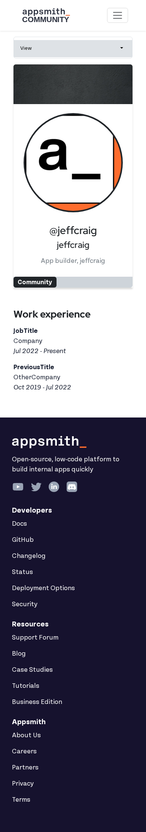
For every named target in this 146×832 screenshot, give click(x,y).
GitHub (23, 540)
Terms (21, 799)
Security (24, 604)
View (26, 48)
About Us (26, 735)
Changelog (29, 556)
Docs (19, 523)
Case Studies (32, 669)
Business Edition (37, 702)
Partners (25, 767)
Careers (24, 751)
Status (22, 572)
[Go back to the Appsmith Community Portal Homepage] (46, 15)
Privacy (23, 783)
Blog (19, 653)
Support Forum (35, 637)
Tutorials (25, 686)
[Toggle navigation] (117, 15)
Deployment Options (43, 588)
